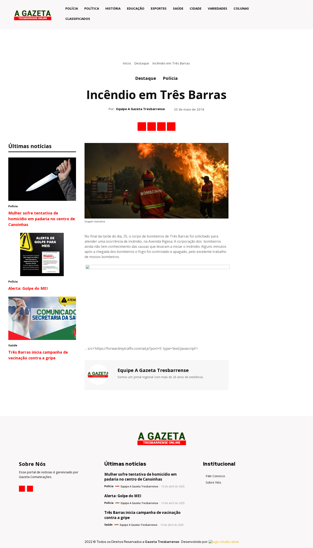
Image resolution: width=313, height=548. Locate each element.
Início (127, 63)
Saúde (12, 345)
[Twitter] (151, 126)
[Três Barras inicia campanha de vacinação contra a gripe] (42, 318)
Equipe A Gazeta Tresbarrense (140, 109)
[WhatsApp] (171, 126)
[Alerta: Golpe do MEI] (42, 254)
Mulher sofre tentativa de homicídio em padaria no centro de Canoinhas (41, 218)
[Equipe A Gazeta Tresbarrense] (100, 374)
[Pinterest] (161, 126)
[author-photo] (117, 486)
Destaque (141, 63)
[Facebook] (142, 126)
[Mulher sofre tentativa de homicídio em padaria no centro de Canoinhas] (42, 179)
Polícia (170, 78)
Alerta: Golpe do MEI (28, 288)
